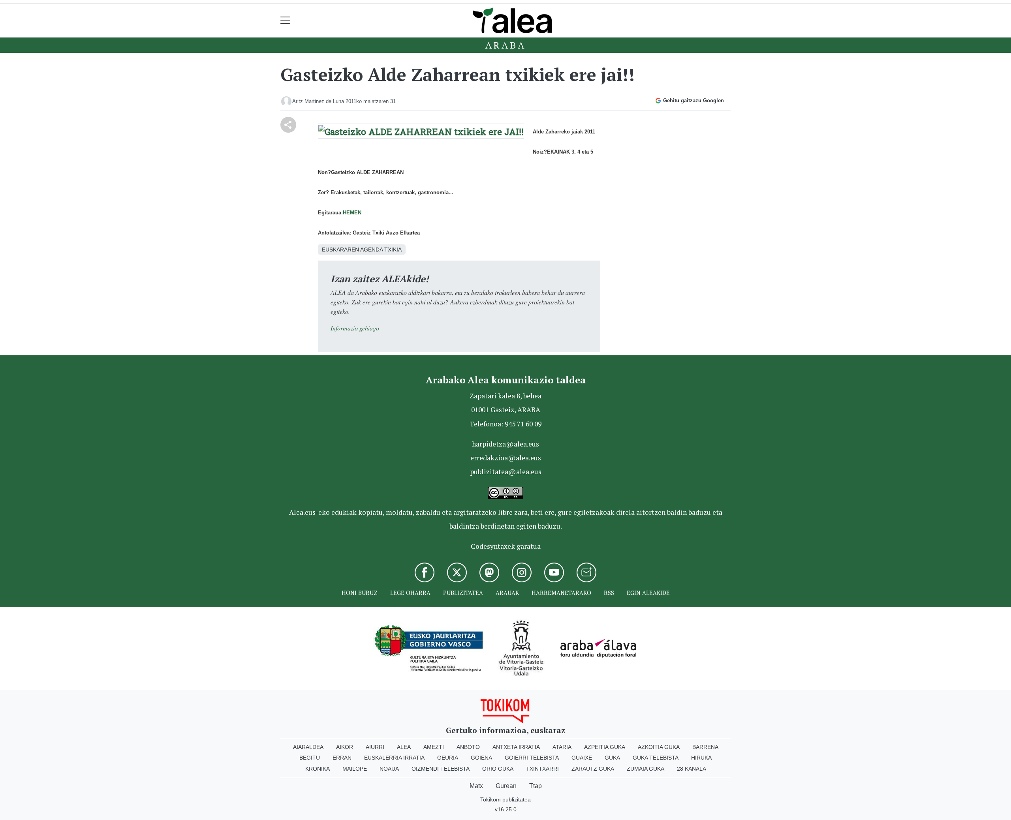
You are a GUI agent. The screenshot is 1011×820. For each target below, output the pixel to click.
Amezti (433, 747)
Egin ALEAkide (648, 593)
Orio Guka (497, 769)
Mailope (354, 769)
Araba (505, 45)
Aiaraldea (308, 747)
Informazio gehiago (355, 328)
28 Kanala (691, 769)
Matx (476, 785)
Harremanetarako (561, 593)
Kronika (317, 769)
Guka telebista (655, 757)
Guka (612, 757)
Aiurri (375, 747)
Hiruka (701, 757)
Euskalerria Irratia (394, 757)
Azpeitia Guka (604, 747)
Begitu (309, 757)
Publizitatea (463, 593)
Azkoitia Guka (659, 747)
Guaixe (581, 757)
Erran (342, 757)
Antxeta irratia (516, 747)
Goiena (481, 757)
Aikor (344, 747)
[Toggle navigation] (285, 20)
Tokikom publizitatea (505, 799)
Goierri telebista (532, 757)
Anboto (468, 747)
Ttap (535, 785)
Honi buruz (360, 593)
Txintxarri (542, 769)
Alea (404, 747)
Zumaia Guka (645, 769)
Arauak (507, 593)
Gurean (506, 785)
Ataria (561, 747)
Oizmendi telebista (441, 769)
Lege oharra (410, 593)
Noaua (389, 769)
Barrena (705, 747)
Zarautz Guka (592, 769)
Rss (609, 593)
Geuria (447, 757)
